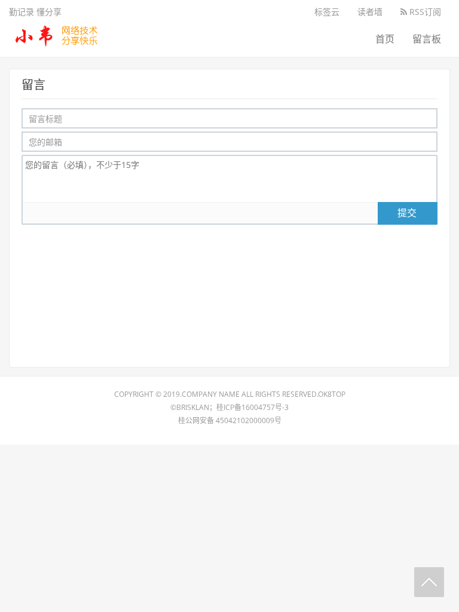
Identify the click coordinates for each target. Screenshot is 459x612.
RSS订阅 (424, 11)
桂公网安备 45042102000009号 (229, 420)
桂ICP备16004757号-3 (252, 407)
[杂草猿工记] (57, 32)
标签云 (326, 11)
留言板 (426, 38)
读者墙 (369, 11)
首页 (384, 38)
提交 (407, 212)
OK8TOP (331, 394)
